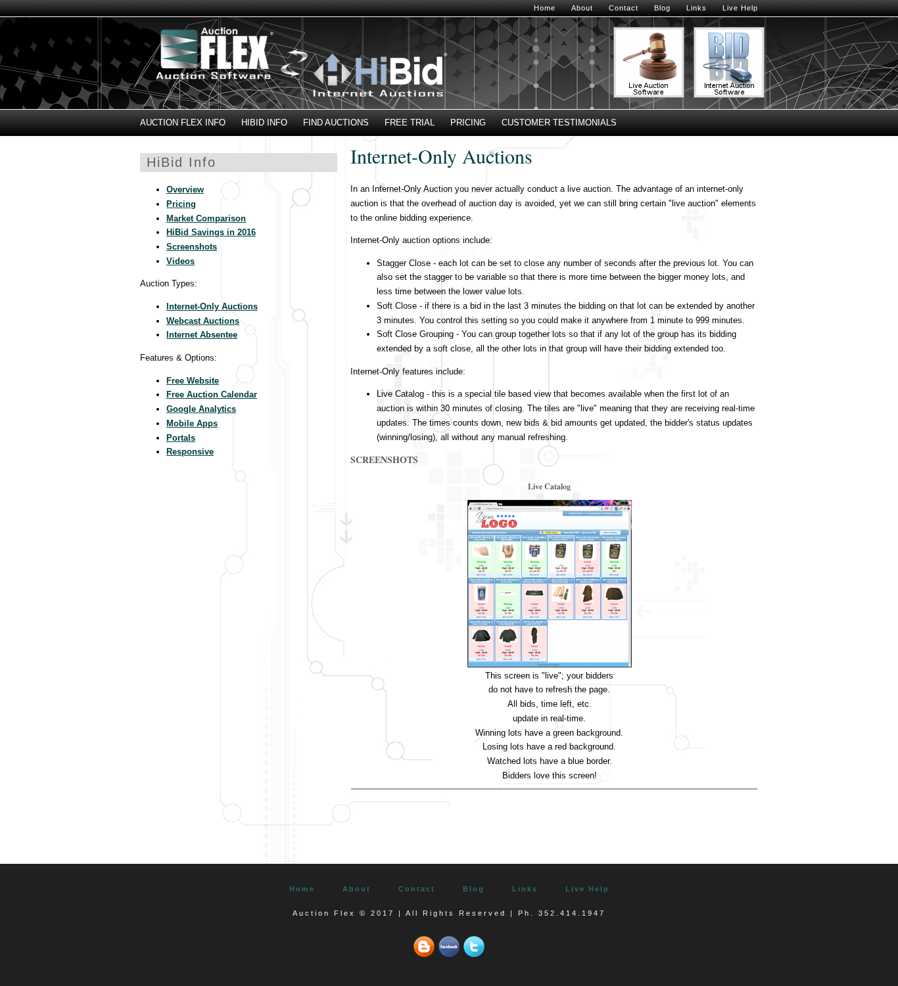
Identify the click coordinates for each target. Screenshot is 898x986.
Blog (662, 8)
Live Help (740, 8)
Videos (180, 261)
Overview (185, 189)
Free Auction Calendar (211, 394)
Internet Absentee (201, 335)
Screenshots (191, 247)
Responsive (190, 452)
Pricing (468, 122)
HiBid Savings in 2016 (211, 232)
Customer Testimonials (559, 122)
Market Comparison (206, 218)
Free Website (192, 381)
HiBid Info (264, 122)
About (582, 8)
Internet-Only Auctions (212, 306)
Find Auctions (336, 122)
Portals (180, 438)
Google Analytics (201, 409)
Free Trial (410, 122)
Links (696, 8)
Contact (623, 8)
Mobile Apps (192, 423)
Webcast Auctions (202, 321)
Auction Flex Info (182, 122)
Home (544, 8)
